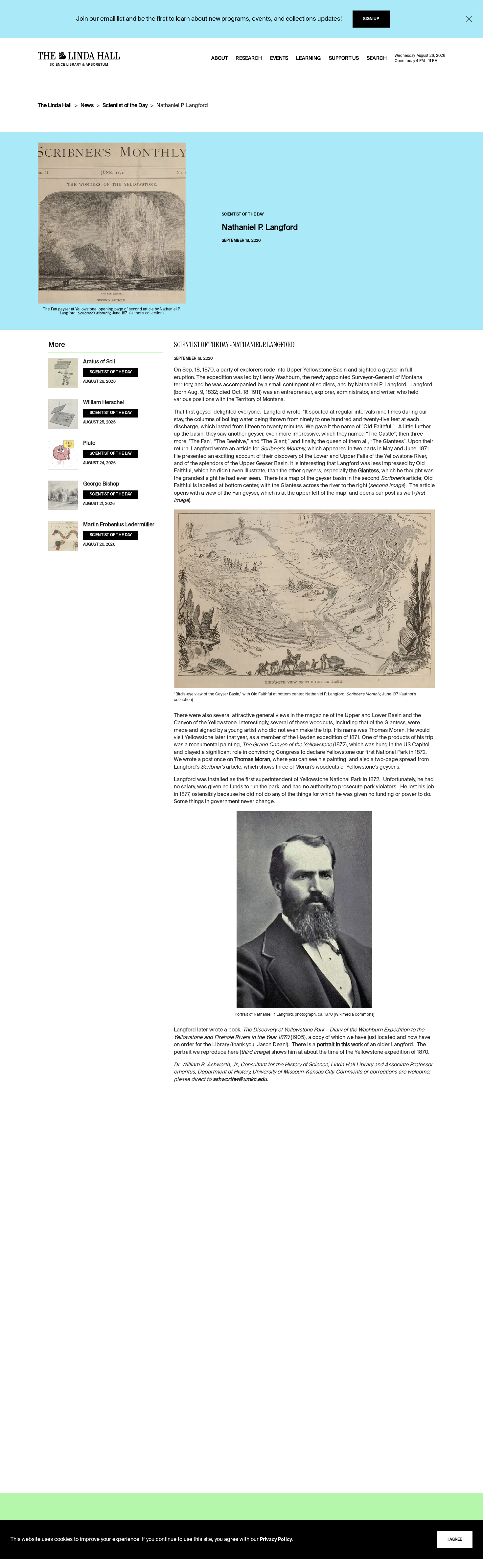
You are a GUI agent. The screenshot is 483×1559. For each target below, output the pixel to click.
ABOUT (219, 58)
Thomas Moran (252, 759)
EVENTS (279, 58)
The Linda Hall (55, 105)
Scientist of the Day (125, 105)
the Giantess (364, 471)
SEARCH (377, 58)
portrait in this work (340, 1045)
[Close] (469, 19)
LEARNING (308, 58)
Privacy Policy (276, 1539)
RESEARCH (249, 58)
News (87, 105)
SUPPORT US (344, 58)
